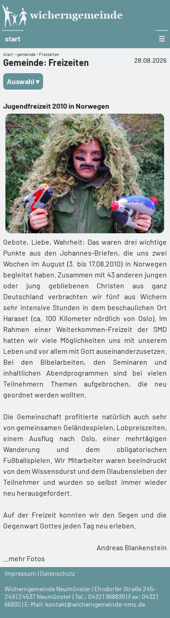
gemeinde (26, 54)
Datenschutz (57, 573)
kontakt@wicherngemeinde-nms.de (95, 604)
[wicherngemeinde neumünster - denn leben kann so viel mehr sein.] (18, 25)
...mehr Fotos (24, 558)
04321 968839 (106, 596)
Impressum (20, 573)
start (12, 38)
